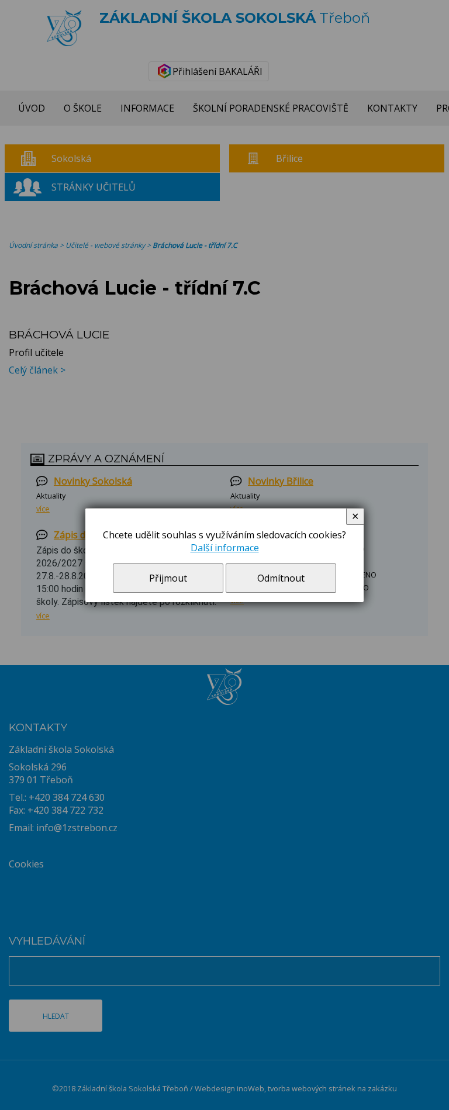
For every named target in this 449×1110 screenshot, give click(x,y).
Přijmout (168, 578)
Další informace (225, 547)
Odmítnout (281, 578)
